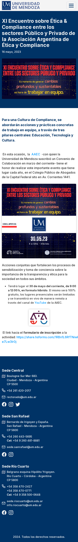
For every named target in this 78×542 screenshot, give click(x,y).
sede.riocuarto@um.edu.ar (25, 501)
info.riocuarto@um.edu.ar (24, 505)
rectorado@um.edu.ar (21, 397)
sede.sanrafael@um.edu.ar (25, 447)
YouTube (40, 302)
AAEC (36, 154)
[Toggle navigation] (71, 5)
